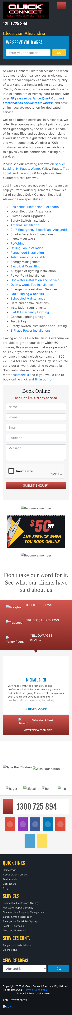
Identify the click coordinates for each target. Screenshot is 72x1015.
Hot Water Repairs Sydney (18, 907)
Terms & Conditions (35, 989)
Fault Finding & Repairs (27, 294)
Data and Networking (15, 930)
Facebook (26, 173)
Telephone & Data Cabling (29, 257)
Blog (5, 888)
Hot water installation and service (35, 280)
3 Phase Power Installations (30, 330)
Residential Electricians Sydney (21, 903)
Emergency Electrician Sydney (20, 921)
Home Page (9, 870)
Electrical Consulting (26, 266)
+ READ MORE (36, 709)
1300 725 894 (15, 24)
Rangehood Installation (27, 252)
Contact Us (9, 883)
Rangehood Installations (17, 945)
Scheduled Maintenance (28, 298)
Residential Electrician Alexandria (35, 207)
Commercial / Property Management (24, 912)
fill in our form (45, 379)
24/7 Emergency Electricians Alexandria (40, 230)
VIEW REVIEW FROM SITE (38, 730)
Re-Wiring (18, 243)
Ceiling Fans (10, 949)
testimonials (20, 375)
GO (59, 53)
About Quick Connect (15, 874)
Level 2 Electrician (13, 926)
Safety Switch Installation (17, 916)
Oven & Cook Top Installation (32, 285)
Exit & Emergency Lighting (30, 312)
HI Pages (22, 168)
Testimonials (10, 879)
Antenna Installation (25, 225)
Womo (35, 168)
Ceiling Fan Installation (27, 248)
